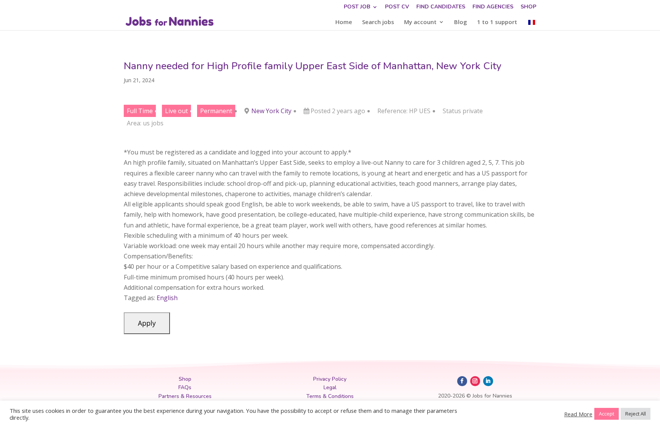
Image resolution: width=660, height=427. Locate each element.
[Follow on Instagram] (475, 381)
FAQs (184, 387)
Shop (528, 7)
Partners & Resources (185, 396)
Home (343, 22)
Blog (460, 22)
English (167, 298)
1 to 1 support (497, 22)
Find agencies (492, 7)
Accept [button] (606, 413)
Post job (357, 7)
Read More (578, 414)
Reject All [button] (635, 413)
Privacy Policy (329, 379)
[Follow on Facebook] (462, 381)
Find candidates (440, 7)
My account (420, 22)
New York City (271, 111)
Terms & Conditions (330, 396)
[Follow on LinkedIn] (488, 381)
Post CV (397, 7)
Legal (330, 387)
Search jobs (378, 22)
